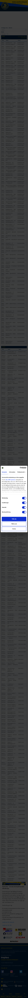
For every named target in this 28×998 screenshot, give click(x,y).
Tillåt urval (14, 523)
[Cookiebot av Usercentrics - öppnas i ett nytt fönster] (20, 468)
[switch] (24, 503)
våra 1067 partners (10, 479)
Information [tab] (12, 472)
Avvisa (14, 528)
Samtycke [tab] (4, 472)
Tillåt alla (14, 519)
